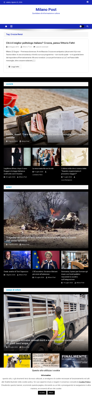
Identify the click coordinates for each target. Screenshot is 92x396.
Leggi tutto (15, 67)
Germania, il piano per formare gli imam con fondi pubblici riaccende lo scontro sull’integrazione (74, 275)
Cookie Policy (85, 382)
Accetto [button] (42, 393)
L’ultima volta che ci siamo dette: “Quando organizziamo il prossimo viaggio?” (74, 171)
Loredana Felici (37, 175)
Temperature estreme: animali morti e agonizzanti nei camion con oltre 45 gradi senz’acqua (45, 342)
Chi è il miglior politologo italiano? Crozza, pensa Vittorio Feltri (40, 42)
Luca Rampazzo (66, 180)
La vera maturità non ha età (42, 168)
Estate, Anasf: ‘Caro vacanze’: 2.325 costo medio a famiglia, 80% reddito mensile (45, 136)
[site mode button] (81, 26)
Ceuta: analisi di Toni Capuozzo (16, 271)
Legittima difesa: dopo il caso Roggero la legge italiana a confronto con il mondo (15, 171)
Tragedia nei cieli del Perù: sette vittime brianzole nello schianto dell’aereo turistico (41, 239)
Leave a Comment (42, 47)
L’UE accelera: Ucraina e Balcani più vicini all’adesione (45, 273)
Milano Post (46, 9)
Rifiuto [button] (51, 393)
